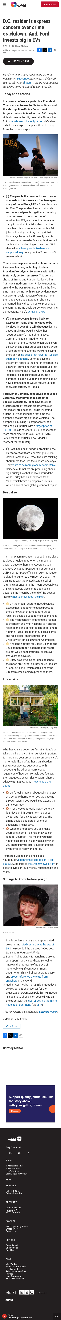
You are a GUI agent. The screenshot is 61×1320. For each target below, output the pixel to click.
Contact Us (11, 1231)
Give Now (10, 1250)
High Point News (12, 1171)
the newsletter (41, 863)
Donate (15, 1111)
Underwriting (12, 1248)
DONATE (51, 4)
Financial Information (16, 1267)
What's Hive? (12, 1229)
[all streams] (57, 1316)
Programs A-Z (12, 1210)
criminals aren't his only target (25, 121)
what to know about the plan (27, 596)
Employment (12, 1269)
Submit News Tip (14, 1193)
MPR (39, 1004)
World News (11, 1026)
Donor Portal (12, 1245)
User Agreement (13, 1276)
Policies (9, 1274)
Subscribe (23, 78)
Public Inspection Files (16, 1271)
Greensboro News (13, 1169)
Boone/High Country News (17, 1174)
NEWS (9, 1180)
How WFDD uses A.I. (15, 1278)
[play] (4, 1316)
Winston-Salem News (14, 1166)
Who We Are (11, 1264)
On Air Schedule (13, 1208)
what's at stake (36, 311)
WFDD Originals (13, 1212)
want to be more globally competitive (34, 465)
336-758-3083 (12, 1191)
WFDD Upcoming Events (17, 1226)
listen (27, 82)
